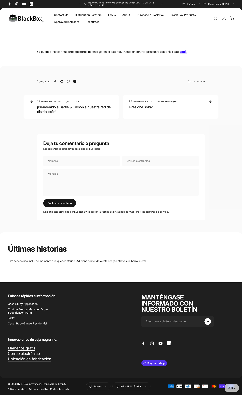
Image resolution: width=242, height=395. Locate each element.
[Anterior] (80, 4)
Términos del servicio (59, 389)
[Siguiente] (161, 4)
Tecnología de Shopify (54, 384)
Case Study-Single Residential (27, 323)
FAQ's (11, 318)
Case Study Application (23, 304)
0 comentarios (198, 81)
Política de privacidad (38, 389)
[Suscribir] (207, 321)
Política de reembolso (17, 389)
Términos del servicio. (157, 211)
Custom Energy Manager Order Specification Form (28, 311)
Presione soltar (141, 107)
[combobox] (191, 4)
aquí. (183, 51)
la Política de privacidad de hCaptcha (119, 211)
